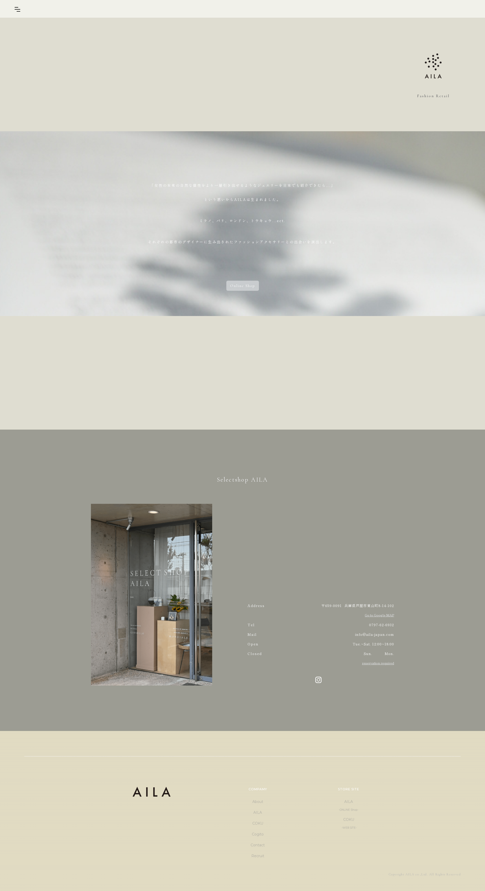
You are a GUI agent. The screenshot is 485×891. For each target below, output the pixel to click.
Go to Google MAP (379, 615)
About (257, 801)
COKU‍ (349, 823)
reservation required (378, 663)
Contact (258, 845)
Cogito (258, 834)
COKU (257, 823)
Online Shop (242, 285)
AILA (257, 812)
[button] (17, 9)
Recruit (257, 856)
